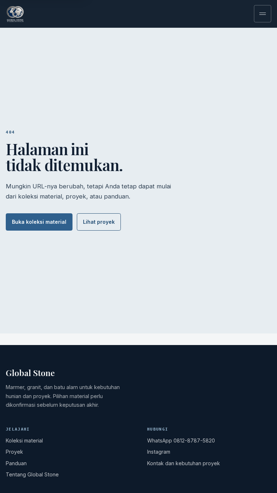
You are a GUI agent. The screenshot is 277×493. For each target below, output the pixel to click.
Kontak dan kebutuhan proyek (183, 463)
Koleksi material (24, 440)
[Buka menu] (262, 13)
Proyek (14, 452)
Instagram (158, 452)
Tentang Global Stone (32, 474)
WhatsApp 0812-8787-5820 (181, 440)
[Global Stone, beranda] (29, 13)
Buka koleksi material (39, 222)
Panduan (16, 463)
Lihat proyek (99, 222)
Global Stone (30, 373)
